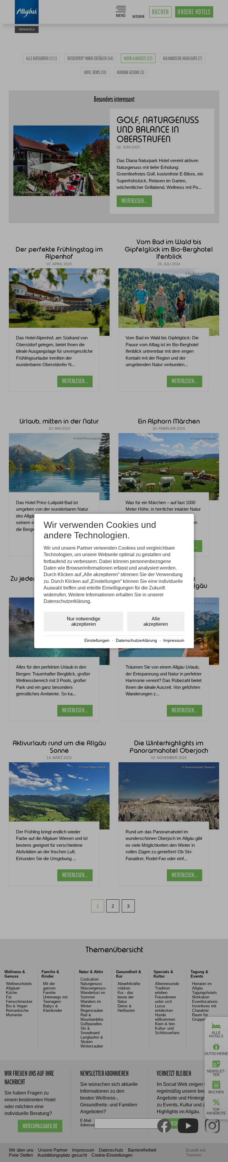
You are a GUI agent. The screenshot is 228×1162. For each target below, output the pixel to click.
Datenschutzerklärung (136, 640)
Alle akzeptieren (155, 621)
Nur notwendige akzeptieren (83, 621)
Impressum (173, 640)
